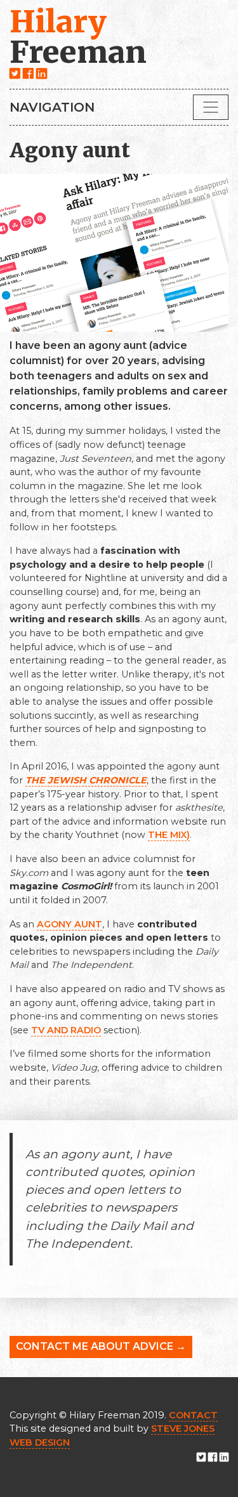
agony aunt (69, 924)
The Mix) (169, 834)
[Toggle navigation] (210, 107)
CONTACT (193, 1415)
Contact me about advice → (101, 1346)
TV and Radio (66, 1030)
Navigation (52, 107)
